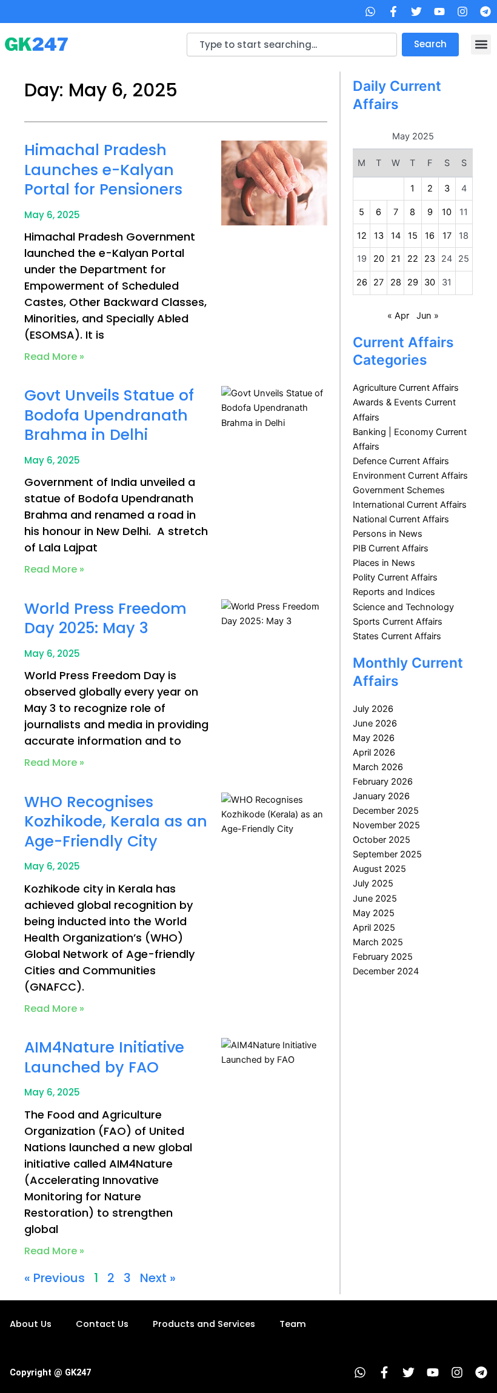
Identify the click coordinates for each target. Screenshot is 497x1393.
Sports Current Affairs (397, 621)
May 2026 (374, 738)
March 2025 (378, 942)
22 (412, 258)
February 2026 (383, 781)
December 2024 (386, 971)
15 (413, 235)
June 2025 (375, 898)
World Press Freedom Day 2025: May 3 (105, 618)
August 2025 (379, 868)
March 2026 (378, 767)
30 (429, 282)
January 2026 (381, 796)
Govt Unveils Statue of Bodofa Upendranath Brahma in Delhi (109, 415)
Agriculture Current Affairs (406, 387)
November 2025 (386, 825)
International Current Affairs (410, 504)
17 (447, 235)
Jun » (427, 315)
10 (447, 212)
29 (412, 282)
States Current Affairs (397, 636)
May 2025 (374, 913)
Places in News (384, 562)
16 (430, 235)
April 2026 (374, 752)
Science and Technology (403, 607)
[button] (481, 45)
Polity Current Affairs (395, 577)
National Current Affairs (401, 519)
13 (379, 235)
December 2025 (386, 810)
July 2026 (373, 708)
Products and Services (204, 1324)
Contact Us (102, 1324)
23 (429, 258)
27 (378, 282)
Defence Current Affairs (401, 461)
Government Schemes (399, 490)
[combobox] (292, 44)
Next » (158, 1277)
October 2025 (381, 839)
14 (396, 235)
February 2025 (383, 956)
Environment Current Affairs (410, 475)
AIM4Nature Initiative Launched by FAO (104, 1057)
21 (396, 258)
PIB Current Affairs (391, 548)
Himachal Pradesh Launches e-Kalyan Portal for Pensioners (103, 169)
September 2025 (387, 854)
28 (395, 282)
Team (292, 1324)
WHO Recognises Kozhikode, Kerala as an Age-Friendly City (115, 821)
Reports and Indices (394, 592)
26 (361, 282)
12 (362, 235)
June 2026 (375, 723)
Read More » (54, 357)
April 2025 (374, 927)
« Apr (398, 315)
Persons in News (387, 533)
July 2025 (373, 883)
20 (378, 258)
